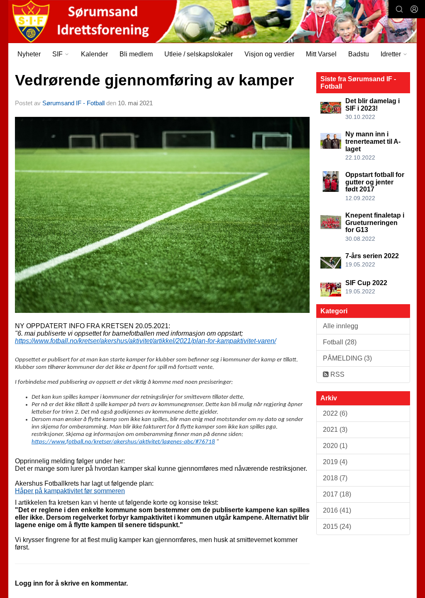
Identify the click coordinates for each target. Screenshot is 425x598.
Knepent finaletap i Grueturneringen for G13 (374, 222)
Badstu (358, 54)
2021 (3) (335, 429)
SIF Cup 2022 (366, 282)
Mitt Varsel (321, 54)
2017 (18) (337, 494)
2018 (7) (335, 478)
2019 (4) (335, 461)
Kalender (94, 54)
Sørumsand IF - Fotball (73, 103)
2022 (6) (335, 413)
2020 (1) (335, 445)
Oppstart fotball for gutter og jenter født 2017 (374, 182)
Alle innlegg (340, 325)
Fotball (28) (340, 342)
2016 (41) (337, 510)
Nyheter (29, 54)
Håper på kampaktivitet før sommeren (70, 490)
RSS (336, 374)
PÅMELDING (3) (347, 358)
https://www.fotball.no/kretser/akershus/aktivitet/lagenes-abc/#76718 (123, 442)
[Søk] (399, 9)
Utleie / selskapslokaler (198, 54)
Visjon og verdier (269, 54)
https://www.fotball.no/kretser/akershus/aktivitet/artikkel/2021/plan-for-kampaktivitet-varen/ (145, 340)
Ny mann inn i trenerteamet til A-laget (373, 141)
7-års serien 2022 (372, 255)
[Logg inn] (414, 9)
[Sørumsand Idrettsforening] (212, 21)
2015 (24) (337, 526)
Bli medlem (136, 54)
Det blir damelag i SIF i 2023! (372, 104)
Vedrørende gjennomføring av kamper (154, 80)
